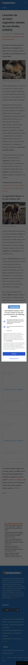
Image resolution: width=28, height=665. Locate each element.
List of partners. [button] (9, 340)
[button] (14, 331)
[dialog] (14, 332)
